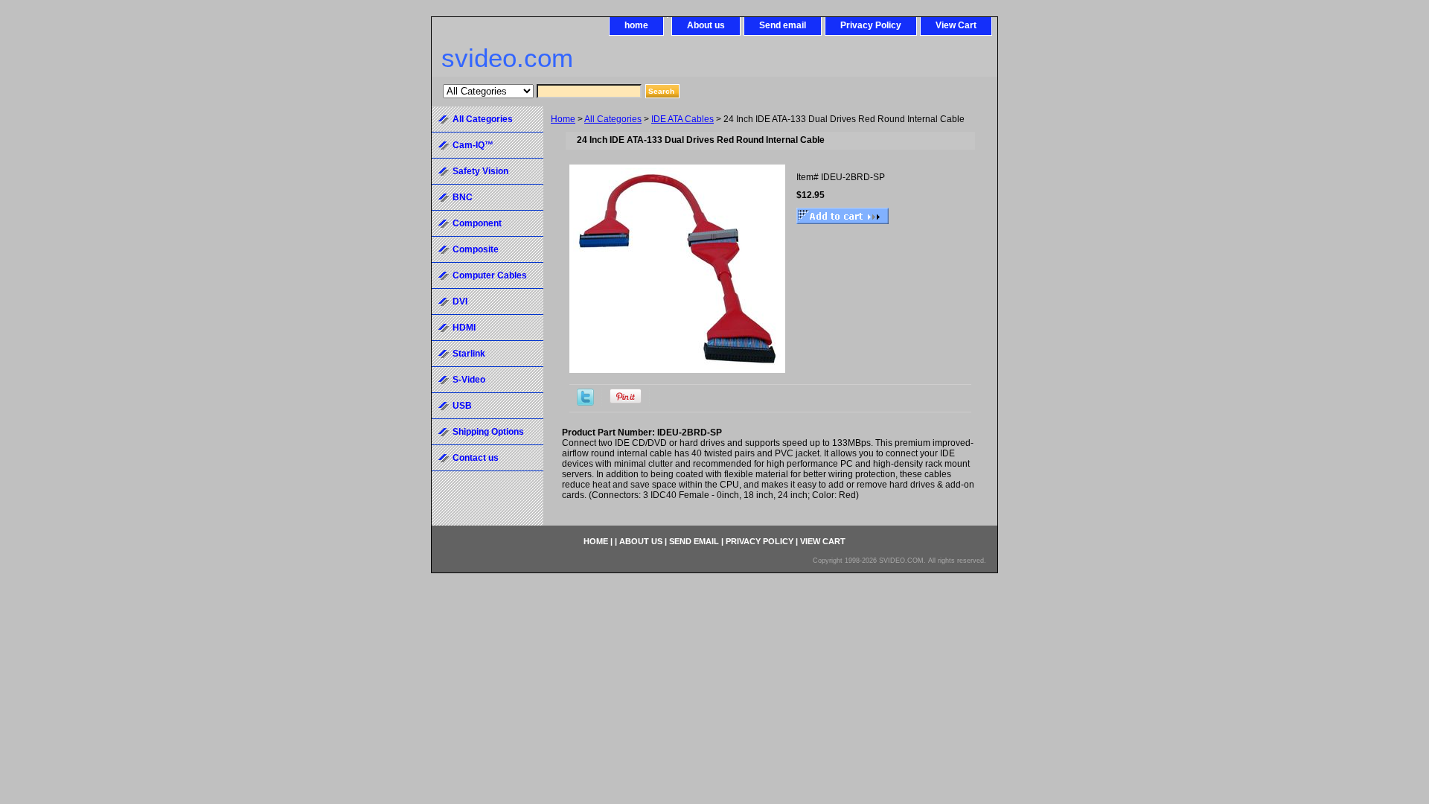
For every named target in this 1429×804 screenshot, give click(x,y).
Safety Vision (480, 171)
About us (706, 25)
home (636, 25)
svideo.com (507, 57)
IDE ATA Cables (682, 119)
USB (462, 406)
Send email (782, 25)
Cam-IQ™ (473, 145)
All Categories (613, 119)
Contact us (476, 458)
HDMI (464, 327)
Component (477, 223)
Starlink (469, 353)
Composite (476, 249)
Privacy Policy (870, 25)
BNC (463, 197)
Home (563, 119)
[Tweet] (585, 403)
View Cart (956, 25)
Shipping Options (488, 432)
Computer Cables (490, 275)
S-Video (469, 379)
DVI (460, 301)
